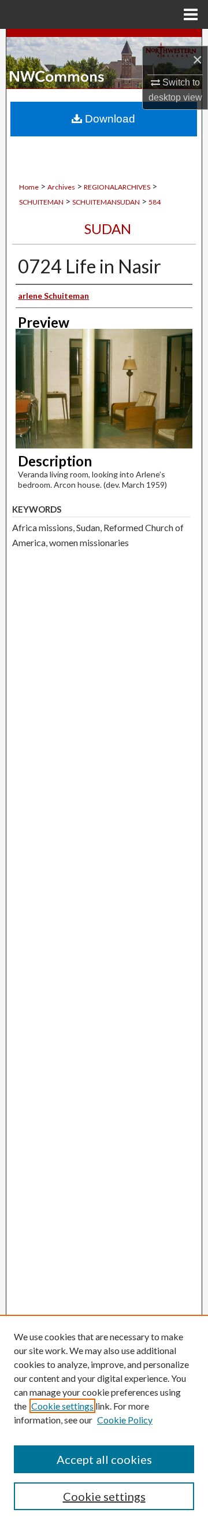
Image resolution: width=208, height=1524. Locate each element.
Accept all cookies (104, 1459)
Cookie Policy (125, 1419)
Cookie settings (62, 1405)
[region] (104, 1419)
